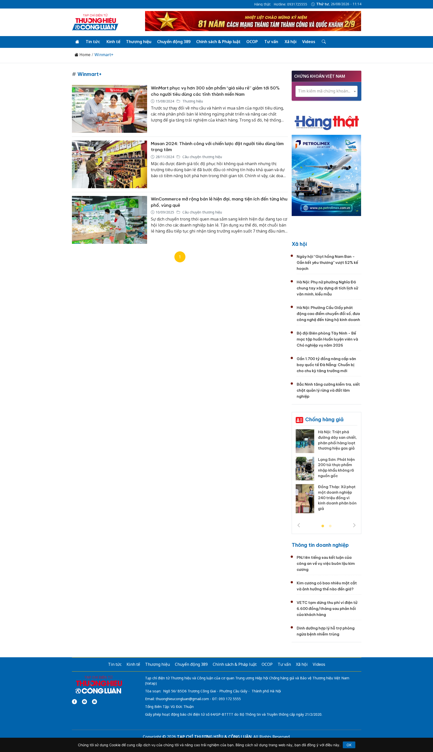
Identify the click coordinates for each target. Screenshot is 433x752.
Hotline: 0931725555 (290, 4)
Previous (299, 525)
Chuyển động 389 (173, 41)
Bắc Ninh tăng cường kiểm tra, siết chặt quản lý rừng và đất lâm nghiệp (328, 390)
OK (349, 745)
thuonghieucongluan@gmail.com (182, 698)
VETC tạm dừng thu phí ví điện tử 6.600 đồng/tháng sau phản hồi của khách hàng (327, 608)
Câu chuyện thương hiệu (201, 156)
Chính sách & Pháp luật (218, 41)
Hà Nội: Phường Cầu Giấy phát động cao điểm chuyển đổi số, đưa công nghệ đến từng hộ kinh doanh (328, 313)
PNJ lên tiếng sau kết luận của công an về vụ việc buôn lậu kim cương (326, 563)
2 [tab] (330, 526)
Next (354, 525)
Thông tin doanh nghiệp (320, 545)
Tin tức (93, 41)
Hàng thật (262, 4)
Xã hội (290, 41)
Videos (308, 41)
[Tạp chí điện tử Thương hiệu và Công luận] (98, 685)
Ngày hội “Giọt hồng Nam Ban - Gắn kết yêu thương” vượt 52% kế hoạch (327, 262)
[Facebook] (74, 701)
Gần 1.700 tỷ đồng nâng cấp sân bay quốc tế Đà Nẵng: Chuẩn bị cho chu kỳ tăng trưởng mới (326, 364)
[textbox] (326, 91)
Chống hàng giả (324, 419)
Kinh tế (113, 41)
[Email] (94, 701)
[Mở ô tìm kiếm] (323, 42)
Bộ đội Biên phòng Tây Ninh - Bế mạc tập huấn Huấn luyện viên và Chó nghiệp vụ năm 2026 (327, 339)
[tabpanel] (326, 473)
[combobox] (326, 91)
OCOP (252, 41)
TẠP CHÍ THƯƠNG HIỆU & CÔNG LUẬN (214, 736)
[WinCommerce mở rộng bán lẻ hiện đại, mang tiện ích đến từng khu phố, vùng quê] (109, 220)
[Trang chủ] (77, 42)
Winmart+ (104, 54)
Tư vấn (271, 41)
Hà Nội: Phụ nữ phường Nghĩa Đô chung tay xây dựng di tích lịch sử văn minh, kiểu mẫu (327, 288)
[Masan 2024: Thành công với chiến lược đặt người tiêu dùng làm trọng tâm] (109, 164)
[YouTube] (84, 701)
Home (84, 54)
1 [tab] (322, 526)
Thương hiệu (138, 41)
